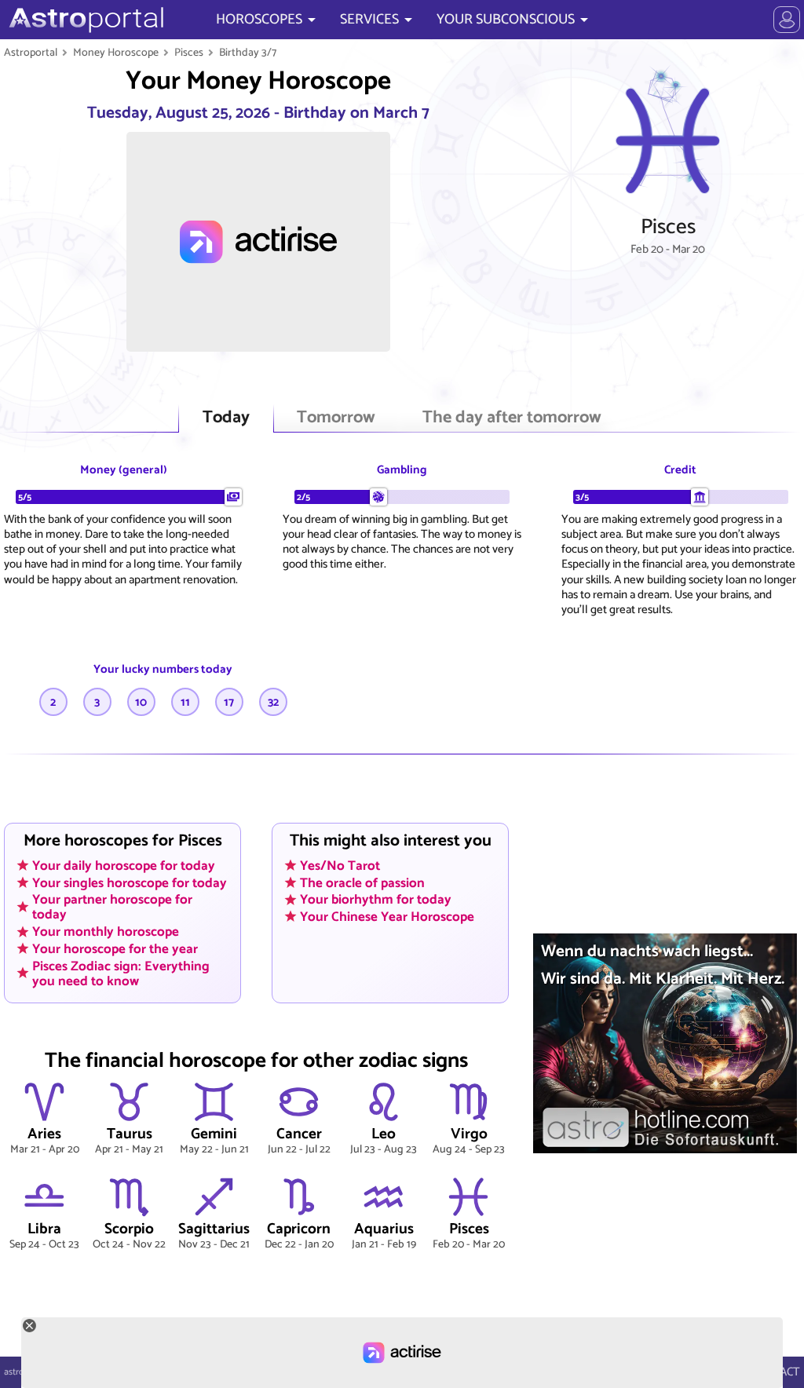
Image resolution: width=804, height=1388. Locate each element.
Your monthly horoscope (105, 932)
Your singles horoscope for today (129, 882)
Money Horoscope (116, 52)
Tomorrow (336, 418)
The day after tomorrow (511, 418)
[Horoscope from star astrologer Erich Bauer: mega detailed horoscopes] (84, 19)
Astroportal (30, 52)
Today (226, 418)
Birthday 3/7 (247, 52)
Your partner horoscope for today (112, 907)
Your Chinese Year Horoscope (387, 916)
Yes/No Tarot (340, 865)
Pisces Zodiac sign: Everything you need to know (121, 973)
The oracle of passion (362, 882)
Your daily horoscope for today (123, 865)
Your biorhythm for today (375, 899)
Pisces (188, 52)
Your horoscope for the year (115, 948)
